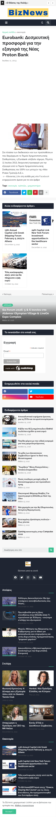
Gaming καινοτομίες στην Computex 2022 (35, 532)
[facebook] (15, 391)
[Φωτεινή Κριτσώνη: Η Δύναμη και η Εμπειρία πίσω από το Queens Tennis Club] (14, 678)
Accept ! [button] (9, 811)
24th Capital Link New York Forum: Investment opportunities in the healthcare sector (40, 237)
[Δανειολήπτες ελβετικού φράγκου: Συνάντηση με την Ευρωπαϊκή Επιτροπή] (9, 651)
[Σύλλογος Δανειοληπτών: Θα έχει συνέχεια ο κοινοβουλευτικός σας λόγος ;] (9, 601)
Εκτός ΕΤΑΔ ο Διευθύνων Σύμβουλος (40, 724)
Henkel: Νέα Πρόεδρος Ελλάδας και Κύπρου (40, 690)
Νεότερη (7, 294)
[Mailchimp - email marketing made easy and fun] (19, 370)
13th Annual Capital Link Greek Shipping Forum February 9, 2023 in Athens (14, 236)
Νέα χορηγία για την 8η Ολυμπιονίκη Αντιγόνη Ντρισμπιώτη (35, 508)
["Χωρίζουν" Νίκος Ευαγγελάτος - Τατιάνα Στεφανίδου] (9, 470)
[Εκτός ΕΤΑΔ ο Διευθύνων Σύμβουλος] (41, 712)
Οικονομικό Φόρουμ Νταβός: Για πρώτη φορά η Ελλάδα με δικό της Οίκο (34, 496)
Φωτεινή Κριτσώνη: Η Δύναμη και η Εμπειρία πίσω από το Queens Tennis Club (25, 3)
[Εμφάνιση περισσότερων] (46, 192)
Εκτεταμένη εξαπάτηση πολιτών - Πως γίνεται (34, 520)
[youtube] (40, 577)
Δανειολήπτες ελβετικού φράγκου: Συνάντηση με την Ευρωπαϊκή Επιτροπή (34, 650)
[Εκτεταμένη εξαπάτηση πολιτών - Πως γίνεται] (9, 522)
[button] (48, 3)
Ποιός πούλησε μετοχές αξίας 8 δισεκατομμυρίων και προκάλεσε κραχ (34, 481)
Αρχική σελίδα (8, 32)
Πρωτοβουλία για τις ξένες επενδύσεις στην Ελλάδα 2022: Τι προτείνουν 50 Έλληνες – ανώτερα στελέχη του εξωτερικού (35, 616)
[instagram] (15, 397)
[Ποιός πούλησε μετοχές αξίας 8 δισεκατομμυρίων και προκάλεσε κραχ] (9, 482)
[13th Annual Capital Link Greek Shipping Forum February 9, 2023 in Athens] (14, 219)
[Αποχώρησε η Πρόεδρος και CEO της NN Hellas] (14, 712)
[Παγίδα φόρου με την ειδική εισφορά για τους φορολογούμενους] (9, 444)
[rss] (34, 577)
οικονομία (21, 32)
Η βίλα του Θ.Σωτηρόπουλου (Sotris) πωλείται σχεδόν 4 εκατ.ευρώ (35, 430)
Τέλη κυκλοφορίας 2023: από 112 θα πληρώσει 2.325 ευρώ (14, 276)
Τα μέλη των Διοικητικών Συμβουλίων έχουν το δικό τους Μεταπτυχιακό (33, 455)
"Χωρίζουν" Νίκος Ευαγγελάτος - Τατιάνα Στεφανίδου (33, 468)
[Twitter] (24, 192)
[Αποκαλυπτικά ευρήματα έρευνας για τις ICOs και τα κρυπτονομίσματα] (9, 420)
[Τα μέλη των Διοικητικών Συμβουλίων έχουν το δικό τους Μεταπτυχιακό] (9, 456)
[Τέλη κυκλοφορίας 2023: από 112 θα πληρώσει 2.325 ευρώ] (14, 261)
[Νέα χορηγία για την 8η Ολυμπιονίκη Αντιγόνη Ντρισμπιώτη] (9, 510)
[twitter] (41, 391)
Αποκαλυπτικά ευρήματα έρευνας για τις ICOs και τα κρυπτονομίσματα (35, 417)
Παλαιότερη (47, 294)
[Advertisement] (28, 93)
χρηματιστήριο (34, 186)
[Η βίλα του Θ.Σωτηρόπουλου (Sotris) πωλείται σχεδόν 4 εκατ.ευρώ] (9, 432)
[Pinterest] (35, 192)
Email (7, 351)
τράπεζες (22, 186)
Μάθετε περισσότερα (24, 805)
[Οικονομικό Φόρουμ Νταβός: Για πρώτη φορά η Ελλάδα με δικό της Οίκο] (9, 496)
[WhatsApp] (29, 192)
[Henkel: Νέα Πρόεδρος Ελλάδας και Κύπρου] (41, 678)
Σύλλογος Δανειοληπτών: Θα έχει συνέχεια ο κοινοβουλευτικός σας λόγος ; (34, 600)
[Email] (40, 192)
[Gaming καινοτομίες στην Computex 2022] (9, 535)
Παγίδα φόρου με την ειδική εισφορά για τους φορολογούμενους (35, 442)
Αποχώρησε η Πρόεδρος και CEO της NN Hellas (13, 726)
